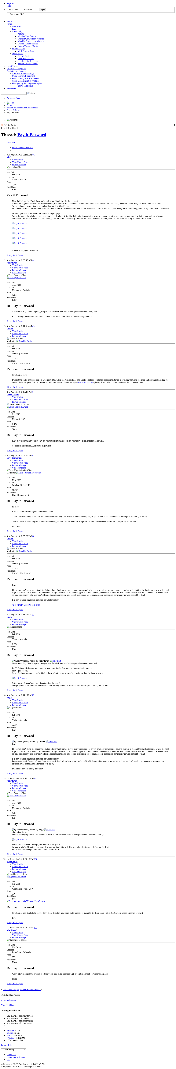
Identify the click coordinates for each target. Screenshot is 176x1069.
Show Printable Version (22, 147)
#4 (33, 392)
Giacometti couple (11, 989)
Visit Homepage (19, 272)
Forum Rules (6, 1045)
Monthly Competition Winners (31, 41)
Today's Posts (23, 56)
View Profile (17, 160)
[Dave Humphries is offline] (28, 473)
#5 (33, 455)
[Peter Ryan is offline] (16, 277)
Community (17, 31)
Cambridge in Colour (16, 1057)
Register (10, 3)
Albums (21, 34)
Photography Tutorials (16, 71)
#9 (35, 778)
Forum (9, 24)
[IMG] (9, 1035)
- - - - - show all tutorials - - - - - (25, 86)
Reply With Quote (15, 255)
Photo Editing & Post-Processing (26, 78)
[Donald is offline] (24, 341)
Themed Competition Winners (31, 39)
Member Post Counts (27, 36)
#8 (33, 695)
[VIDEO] (11, 1038)
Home (9, 21)
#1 (33, 155)
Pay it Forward (31, 134)
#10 (35, 859)
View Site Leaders (26, 58)
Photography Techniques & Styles (27, 83)
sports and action (8, 1000)
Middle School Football (30, 989)
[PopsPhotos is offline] (16, 876)
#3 (33, 326)
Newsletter (11, 88)
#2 (33, 260)
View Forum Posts (20, 162)
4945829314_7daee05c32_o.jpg (26, 605)
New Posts (16, 26)
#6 (33, 536)
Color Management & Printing (25, 81)
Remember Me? (16, 14)
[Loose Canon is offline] (17, 407)
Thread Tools (11, 142)
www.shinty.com (85, 382)
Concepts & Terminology (23, 73)
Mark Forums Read (26, 51)
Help (9, 6)
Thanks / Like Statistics (28, 44)
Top (8, 1059)
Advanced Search (14, 98)
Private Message (19, 164)
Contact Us (11, 1054)
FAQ (14, 29)
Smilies (10, 1033)
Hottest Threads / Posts (28, 46)
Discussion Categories (16, 68)
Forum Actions (18, 48)
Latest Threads (13, 66)
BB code (10, 1030)
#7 (33, 614)
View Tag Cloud (8, 1005)
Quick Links (17, 53)
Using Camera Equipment (23, 76)
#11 (35, 927)
